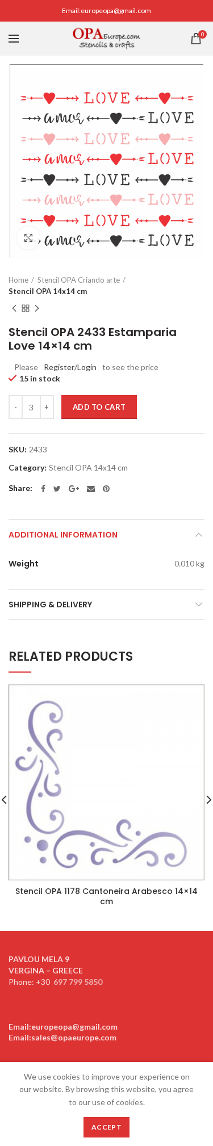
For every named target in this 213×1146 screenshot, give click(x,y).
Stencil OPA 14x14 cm (48, 291)
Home (18, 279)
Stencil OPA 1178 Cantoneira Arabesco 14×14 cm (106, 896)
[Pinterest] (106, 488)
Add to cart (99, 407)
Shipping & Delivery (50, 604)
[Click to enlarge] (28, 237)
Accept (106, 1127)
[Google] (74, 488)
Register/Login (70, 367)
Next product (37, 308)
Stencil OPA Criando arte (78, 279)
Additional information (63, 534)
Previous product (14, 308)
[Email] (91, 488)
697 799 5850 (77, 982)
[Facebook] (43, 488)
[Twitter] (57, 488)
